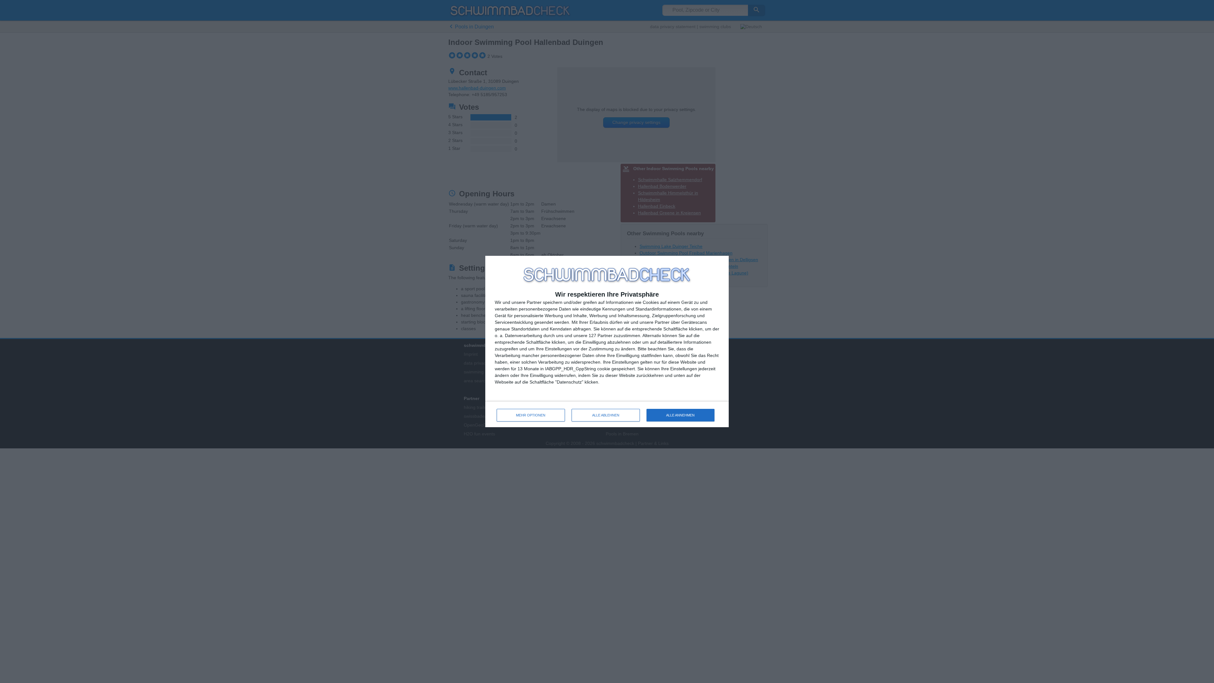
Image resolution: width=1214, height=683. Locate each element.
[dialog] (607, 342)
